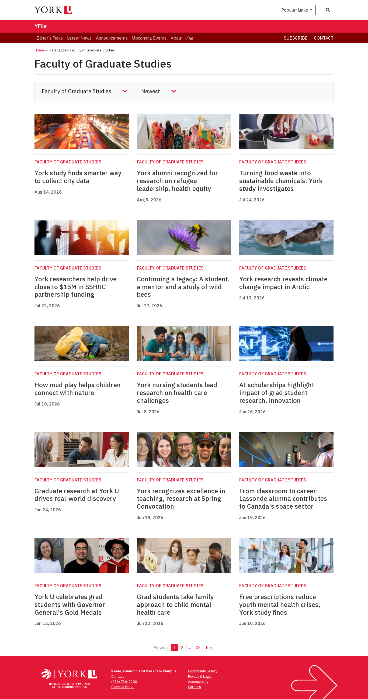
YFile (40, 26)
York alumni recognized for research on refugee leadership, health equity (177, 181)
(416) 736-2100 (124, 681)
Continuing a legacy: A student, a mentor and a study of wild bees (183, 287)
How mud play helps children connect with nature (77, 388)
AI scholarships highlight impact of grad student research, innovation (276, 392)
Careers (194, 686)
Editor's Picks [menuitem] (50, 38)
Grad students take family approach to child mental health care (175, 604)
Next (210, 647)
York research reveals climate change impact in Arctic (283, 283)
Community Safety (202, 671)
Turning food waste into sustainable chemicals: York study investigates (280, 181)
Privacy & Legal (199, 676)
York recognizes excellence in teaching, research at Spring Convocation (181, 499)
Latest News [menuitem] (79, 38)
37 (198, 647)
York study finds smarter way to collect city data (77, 177)
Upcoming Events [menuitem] (149, 38)
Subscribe (296, 38)
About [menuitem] (182, 38)
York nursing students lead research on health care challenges (177, 392)
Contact (324, 38)
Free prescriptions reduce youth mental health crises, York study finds (279, 604)
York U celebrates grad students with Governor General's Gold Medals (69, 604)
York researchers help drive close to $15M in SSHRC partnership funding (75, 287)
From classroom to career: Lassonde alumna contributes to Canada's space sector (283, 499)
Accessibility (198, 681)
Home (39, 50)
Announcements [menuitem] (112, 38)
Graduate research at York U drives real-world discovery (76, 495)
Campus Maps (122, 686)
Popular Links (295, 10)
